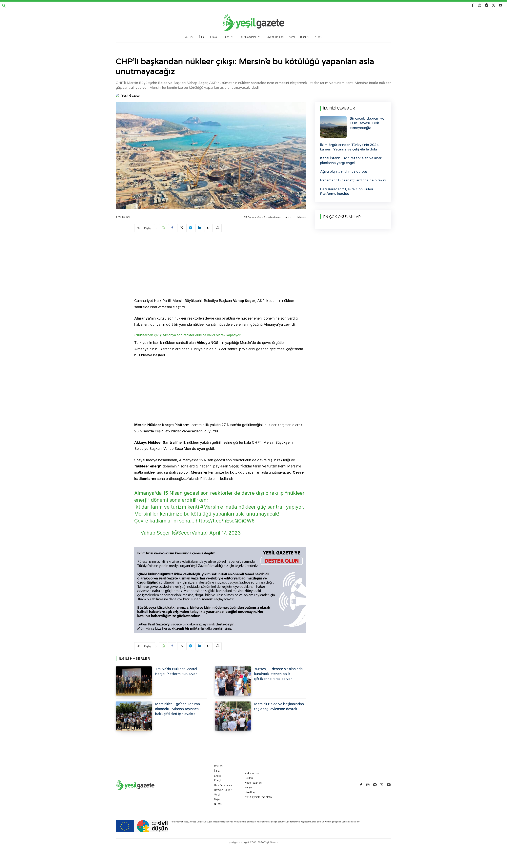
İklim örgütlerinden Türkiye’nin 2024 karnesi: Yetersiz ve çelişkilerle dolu (349, 147)
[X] (493, 5)
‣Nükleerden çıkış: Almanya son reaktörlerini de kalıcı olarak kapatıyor (188, 335)
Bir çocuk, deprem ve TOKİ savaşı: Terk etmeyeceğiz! (367, 123)
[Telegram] (486, 5)
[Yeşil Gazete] (118, 96)
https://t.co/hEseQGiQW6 (225, 521)
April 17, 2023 (225, 533)
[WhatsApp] (163, 228)
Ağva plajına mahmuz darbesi (344, 171)
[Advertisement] (220, 265)
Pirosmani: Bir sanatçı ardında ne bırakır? (353, 180)
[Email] (209, 228)
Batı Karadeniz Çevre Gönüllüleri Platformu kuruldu (346, 191)
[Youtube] (500, 5)
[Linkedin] (199, 228)
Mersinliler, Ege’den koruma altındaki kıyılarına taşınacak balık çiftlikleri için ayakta (177, 709)
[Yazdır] (218, 228)
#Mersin (209, 507)
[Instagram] (479, 5)
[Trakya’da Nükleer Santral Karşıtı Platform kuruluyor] (134, 681)
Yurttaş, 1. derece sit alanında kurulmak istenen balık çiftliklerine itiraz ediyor (278, 674)
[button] (4, 6)
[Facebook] (472, 5)
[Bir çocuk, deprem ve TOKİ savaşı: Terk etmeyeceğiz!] (333, 127)
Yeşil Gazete (130, 96)
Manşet (301, 217)
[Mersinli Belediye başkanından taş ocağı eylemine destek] (233, 716)
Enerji (288, 217)
